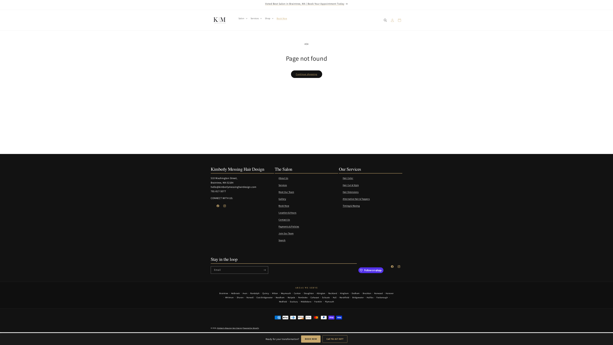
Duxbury (294, 301)
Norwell (250, 297)
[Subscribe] (264, 270)
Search (282, 240)
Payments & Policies (289, 226)
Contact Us (284, 219)
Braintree (223, 293)
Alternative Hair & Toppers (356, 198)
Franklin (318, 301)
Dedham (356, 293)
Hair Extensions (351, 192)
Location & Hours (287, 212)
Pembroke (303, 297)
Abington (321, 293)
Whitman (229, 297)
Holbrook (235, 293)
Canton (297, 293)
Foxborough (382, 297)
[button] (243, 18)
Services (283, 185)
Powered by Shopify (251, 328)
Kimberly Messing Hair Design (229, 328)
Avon (245, 293)
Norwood (378, 293)
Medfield (283, 301)
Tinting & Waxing (351, 205)
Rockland (332, 293)
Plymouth (329, 301)
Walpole (291, 297)
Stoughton (309, 293)
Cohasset (314, 297)
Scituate (326, 297)
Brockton (367, 293)
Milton (275, 293)
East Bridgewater (265, 297)
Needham (280, 297)
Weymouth (286, 293)
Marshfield (344, 297)
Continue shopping (306, 74)
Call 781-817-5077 (334, 338)
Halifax (370, 297)
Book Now (284, 205)
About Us (283, 178)
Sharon (240, 297)
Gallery (282, 198)
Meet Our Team (286, 192)
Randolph (254, 293)
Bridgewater (358, 297)
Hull (335, 297)
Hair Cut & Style (351, 185)
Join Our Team (286, 233)
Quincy (265, 293)
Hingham (344, 293)
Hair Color (348, 178)
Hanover (390, 293)
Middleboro (306, 301)
